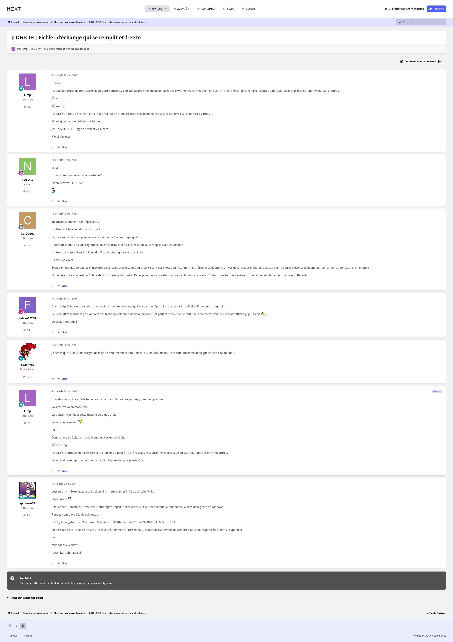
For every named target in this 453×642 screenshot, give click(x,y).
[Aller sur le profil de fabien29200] (27, 305)
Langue (13, 635)
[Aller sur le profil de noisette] (27, 166)
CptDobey (27, 234)
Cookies (28, 635)
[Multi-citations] (52, 147)
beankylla (27, 365)
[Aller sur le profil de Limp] (13, 49)
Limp (25, 48)
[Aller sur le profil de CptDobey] (27, 220)
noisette (27, 180)
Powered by (429, 635)
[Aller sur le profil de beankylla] (27, 351)
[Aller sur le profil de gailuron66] (27, 490)
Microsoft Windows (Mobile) (73, 48)
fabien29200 (27, 318)
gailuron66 (27, 503)
